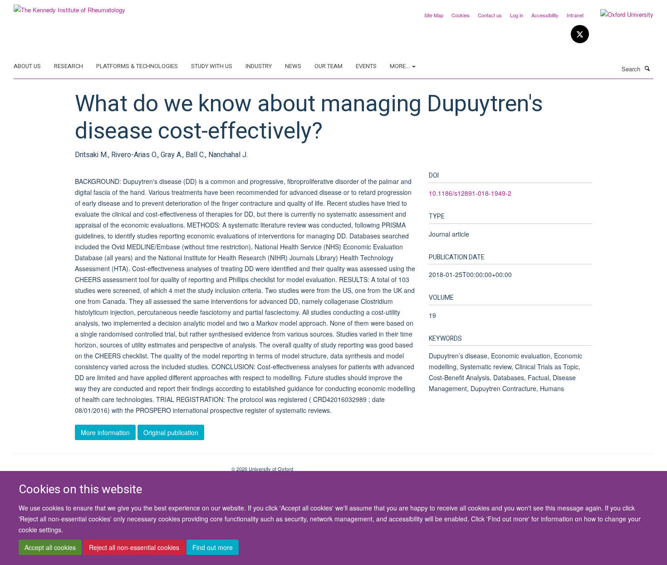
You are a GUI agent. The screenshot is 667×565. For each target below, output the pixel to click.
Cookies (460, 15)
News (293, 66)
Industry (258, 66)
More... (400, 66)
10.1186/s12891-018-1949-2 (470, 193)
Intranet (575, 15)
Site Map (433, 15)
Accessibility (545, 15)
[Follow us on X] (580, 34)
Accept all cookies (50, 547)
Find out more (212, 547)
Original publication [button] (170, 432)
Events (366, 66)
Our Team (328, 66)
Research (68, 66)
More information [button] (105, 432)
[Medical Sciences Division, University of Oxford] (116, 465)
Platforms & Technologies (137, 66)
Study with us (211, 66)
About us (27, 66)
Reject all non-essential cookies (134, 547)
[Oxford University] (620, 14)
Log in (516, 15)
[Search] (647, 68)
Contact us (490, 15)
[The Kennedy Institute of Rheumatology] (69, 6)
